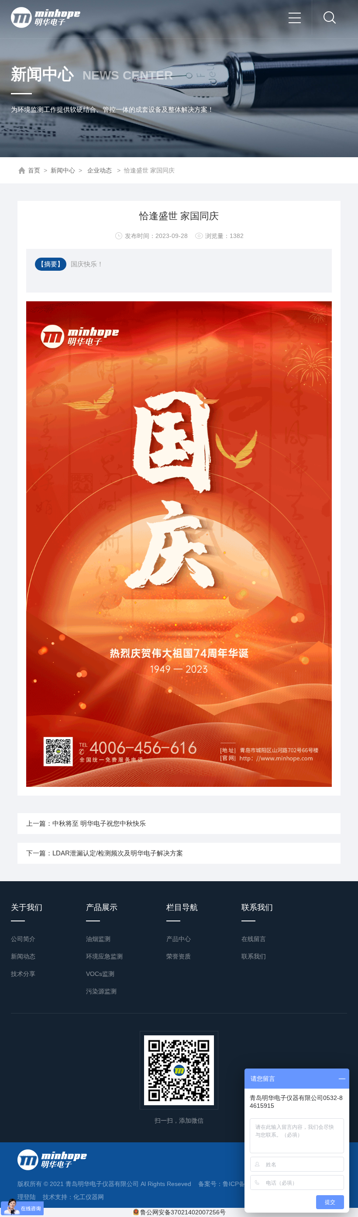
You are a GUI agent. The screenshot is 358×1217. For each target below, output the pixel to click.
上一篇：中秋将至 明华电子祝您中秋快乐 (86, 823)
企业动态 (99, 170)
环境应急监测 (104, 956)
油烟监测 (98, 938)
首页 (34, 170)
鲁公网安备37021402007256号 (183, 1212)
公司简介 (23, 938)
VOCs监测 (100, 973)
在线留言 (253, 938)
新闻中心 (63, 170)
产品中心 (178, 938)
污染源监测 (101, 991)
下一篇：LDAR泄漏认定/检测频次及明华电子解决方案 (104, 853)
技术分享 (23, 973)
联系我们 (253, 956)
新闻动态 (23, 956)
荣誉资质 (178, 956)
